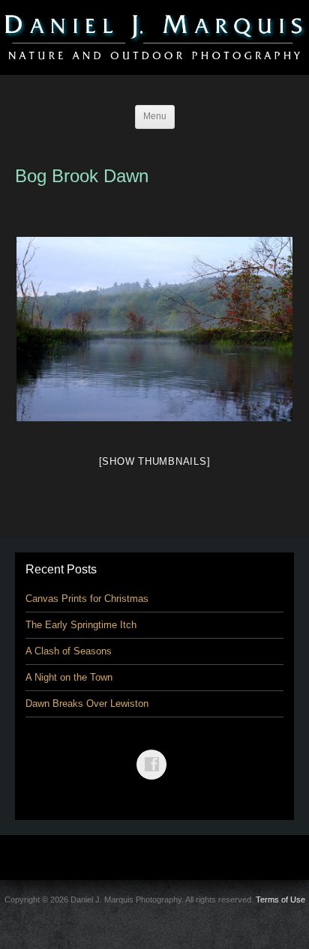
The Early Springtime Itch (81, 624)
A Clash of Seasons (69, 651)
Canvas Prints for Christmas (87, 598)
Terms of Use (280, 899)
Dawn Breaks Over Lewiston (87, 703)
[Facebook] (154, 753)
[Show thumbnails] (155, 461)
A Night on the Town (69, 677)
